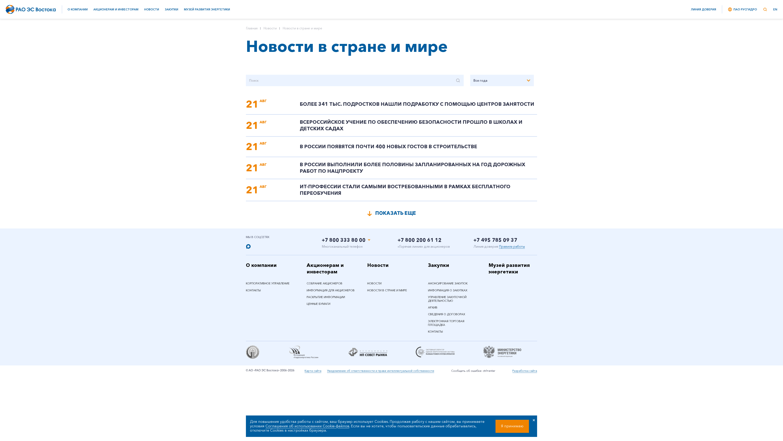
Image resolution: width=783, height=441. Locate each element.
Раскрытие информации (326, 297)
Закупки (171, 9)
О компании (77, 9)
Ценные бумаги (318, 304)
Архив (432, 307)
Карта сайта (313, 371)
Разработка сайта (524, 371)
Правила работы (512, 246)
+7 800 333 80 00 (344, 240)
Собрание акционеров (324, 283)
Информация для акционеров (331, 290)
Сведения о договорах (446, 314)
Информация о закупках (447, 290)
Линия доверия (703, 9)
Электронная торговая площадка (446, 323)
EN (775, 9)
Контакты (253, 290)
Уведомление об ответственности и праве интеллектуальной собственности (380, 371)
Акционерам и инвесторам (115, 9)
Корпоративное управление (268, 283)
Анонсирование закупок (448, 283)
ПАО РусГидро (745, 9)
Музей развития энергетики (207, 9)
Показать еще (395, 213)
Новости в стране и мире (302, 28)
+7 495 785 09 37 (495, 240)
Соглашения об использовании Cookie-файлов (307, 426)
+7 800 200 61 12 (419, 240)
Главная (252, 28)
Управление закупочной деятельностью (447, 299)
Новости (151, 9)
